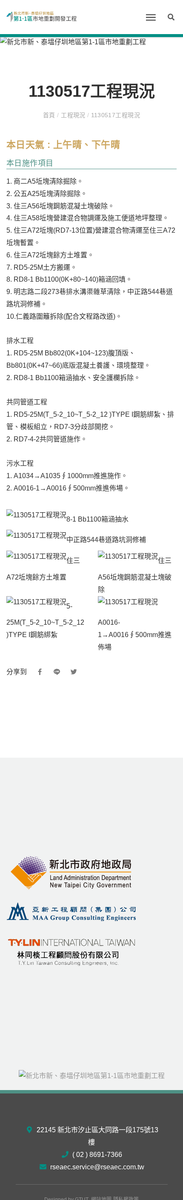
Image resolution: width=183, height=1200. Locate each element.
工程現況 (73, 115)
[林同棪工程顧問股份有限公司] (71, 950)
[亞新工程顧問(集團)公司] (71, 911)
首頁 (50, 115)
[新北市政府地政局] (71, 872)
